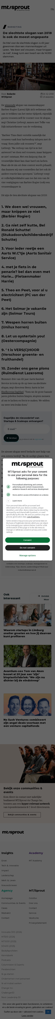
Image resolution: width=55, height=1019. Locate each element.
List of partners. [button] (33, 517)
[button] (27, 501)
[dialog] (27, 509)
